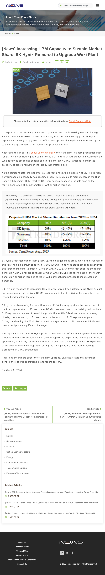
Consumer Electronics (17, 462)
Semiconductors (31, 62)
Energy (9, 457)
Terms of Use (22, 551)
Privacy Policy (22, 555)
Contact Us (22, 564)
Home (8, 33)
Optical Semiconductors (18, 452)
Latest (9, 436)
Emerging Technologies (17, 473)
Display (10, 446)
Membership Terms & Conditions (22, 560)
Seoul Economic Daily (80, 121)
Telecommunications (16, 468)
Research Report (22, 547)
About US (22, 542)
